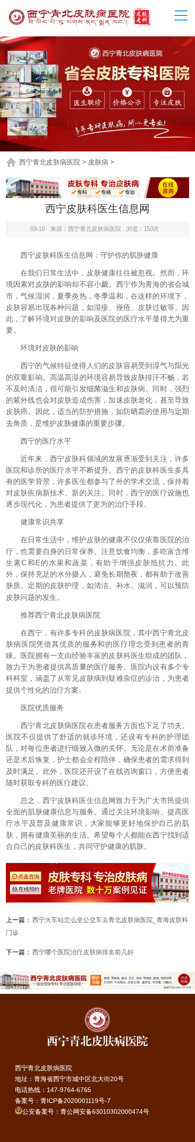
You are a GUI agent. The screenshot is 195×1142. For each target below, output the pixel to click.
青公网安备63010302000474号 (104, 1111)
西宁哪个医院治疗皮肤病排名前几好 (83, 952)
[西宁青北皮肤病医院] (81, 17)
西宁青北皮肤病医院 (49, 162)
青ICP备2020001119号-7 (75, 1100)
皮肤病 (98, 162)
